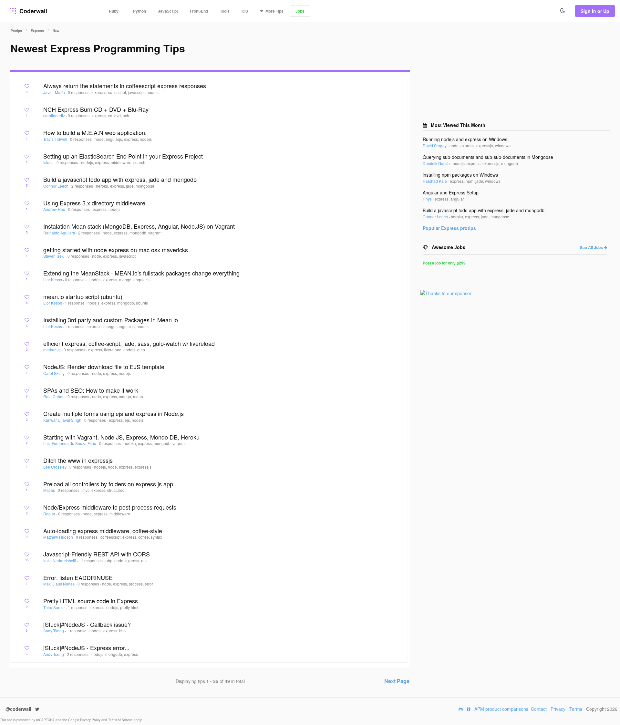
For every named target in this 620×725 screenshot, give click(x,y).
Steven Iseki (54, 256)
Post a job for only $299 (444, 263)
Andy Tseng (54, 630)
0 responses (79, 92)
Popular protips (449, 228)
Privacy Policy (90, 720)
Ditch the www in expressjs (78, 460)
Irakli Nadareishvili (60, 560)
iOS (245, 11)
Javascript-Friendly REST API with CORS (96, 554)
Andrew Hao (54, 209)
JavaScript (168, 11)
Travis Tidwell (55, 139)
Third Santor (54, 607)
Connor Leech (56, 186)
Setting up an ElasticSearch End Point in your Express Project (123, 156)
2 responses (82, 186)
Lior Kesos (53, 279)
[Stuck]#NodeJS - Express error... (86, 647)
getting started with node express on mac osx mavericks (115, 249)
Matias (49, 490)
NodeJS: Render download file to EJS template (103, 366)
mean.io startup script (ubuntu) (82, 296)
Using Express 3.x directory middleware (94, 203)
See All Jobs (592, 247)
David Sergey (435, 145)
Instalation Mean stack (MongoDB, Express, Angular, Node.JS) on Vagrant (139, 226)
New (56, 30)
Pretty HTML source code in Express (90, 600)
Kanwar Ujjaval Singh (62, 420)
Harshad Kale (435, 181)
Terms (575, 709)
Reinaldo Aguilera (59, 232)
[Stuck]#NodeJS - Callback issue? (87, 624)
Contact (539, 709)
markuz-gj (52, 349)
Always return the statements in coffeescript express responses (124, 85)
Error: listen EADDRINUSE (78, 577)
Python (139, 11)
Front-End (199, 11)
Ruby (114, 11)
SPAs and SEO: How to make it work (90, 390)
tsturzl (49, 162)
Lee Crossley (55, 467)
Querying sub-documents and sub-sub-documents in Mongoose (488, 157)
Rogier (49, 513)
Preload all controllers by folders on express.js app (108, 484)
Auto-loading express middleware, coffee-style (102, 530)
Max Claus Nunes (59, 583)
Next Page (396, 681)
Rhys (428, 199)
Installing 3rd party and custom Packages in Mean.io (110, 320)
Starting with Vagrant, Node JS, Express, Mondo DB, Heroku (121, 437)
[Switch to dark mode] (563, 10)
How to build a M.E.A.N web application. (95, 132)
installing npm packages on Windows (460, 174)
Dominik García (437, 163)
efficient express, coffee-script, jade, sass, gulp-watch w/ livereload (129, 343)
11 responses (91, 560)
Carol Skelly (54, 373)
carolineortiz (54, 115)
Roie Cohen (54, 396)
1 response (75, 303)
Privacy (558, 709)
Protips (16, 30)
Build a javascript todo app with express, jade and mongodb (120, 179)
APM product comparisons (501, 709)
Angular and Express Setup (451, 192)
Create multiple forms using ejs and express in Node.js (113, 413)
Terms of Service (121, 720)
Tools (225, 11)
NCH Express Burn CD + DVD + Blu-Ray (96, 109)
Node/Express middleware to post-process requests (109, 507)
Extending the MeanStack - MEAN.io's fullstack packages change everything (141, 273)
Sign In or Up (595, 11)
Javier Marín (54, 92)
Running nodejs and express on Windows (465, 139)
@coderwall (19, 709)
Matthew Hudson (58, 537)
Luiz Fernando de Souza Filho (70, 443)
